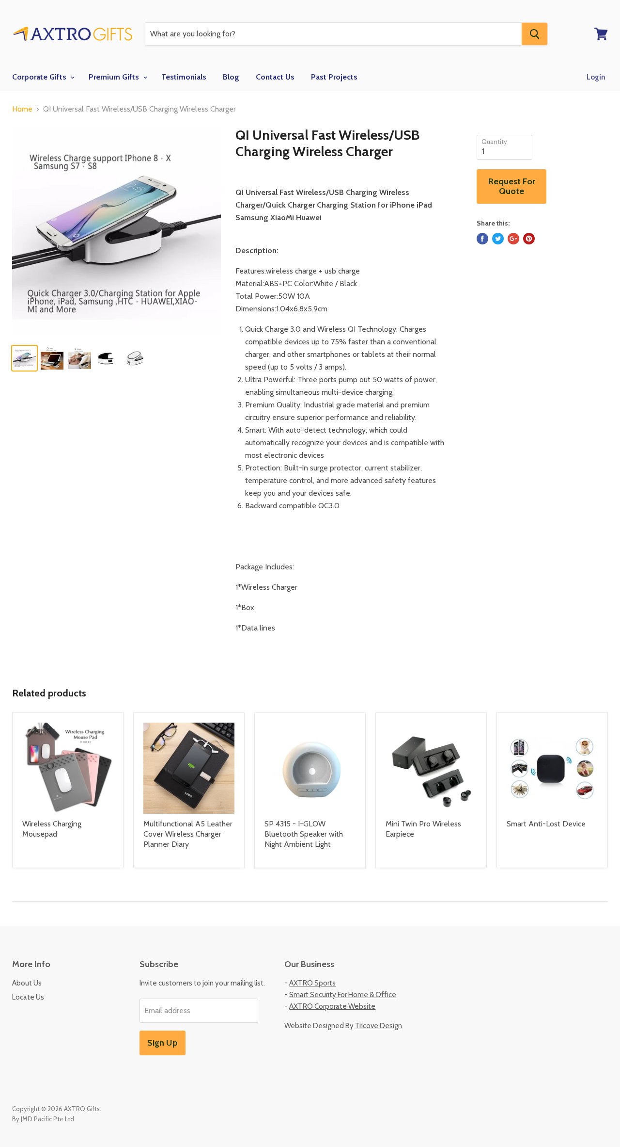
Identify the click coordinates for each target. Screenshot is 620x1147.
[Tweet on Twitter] (498, 238)
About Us (27, 983)
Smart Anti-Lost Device (546, 823)
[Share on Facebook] (482, 238)
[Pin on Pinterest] (529, 238)
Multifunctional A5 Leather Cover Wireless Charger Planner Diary (187, 834)
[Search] (534, 34)
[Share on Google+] (513, 238)
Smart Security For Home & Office (342, 994)
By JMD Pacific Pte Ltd (43, 1119)
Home (22, 109)
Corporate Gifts (40, 76)
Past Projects (334, 76)
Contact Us (275, 76)
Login (596, 77)
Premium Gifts (115, 76)
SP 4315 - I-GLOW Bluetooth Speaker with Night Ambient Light (303, 834)
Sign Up (162, 1042)
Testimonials (183, 76)
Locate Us (28, 997)
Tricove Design (378, 1025)
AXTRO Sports (312, 983)
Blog (231, 76)
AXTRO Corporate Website (332, 1006)
